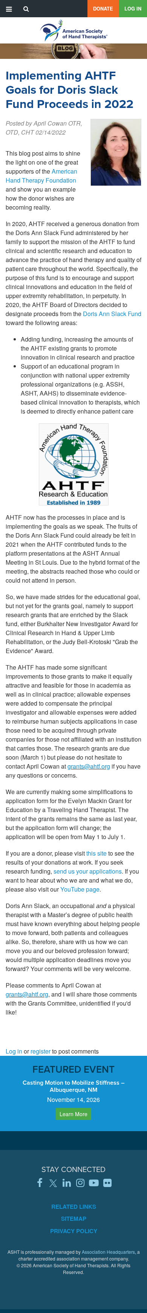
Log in (132, 8)
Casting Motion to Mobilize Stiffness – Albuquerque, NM (73, 1086)
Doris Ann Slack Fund (112, 313)
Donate (103, 8)
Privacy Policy (73, 1231)
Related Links (73, 1206)
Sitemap (73, 1218)
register (41, 1051)
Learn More (73, 1114)
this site (96, 853)
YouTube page (80, 889)
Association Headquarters (108, 1252)
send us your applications (88, 871)
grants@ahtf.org (88, 766)
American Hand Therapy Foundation (41, 175)
